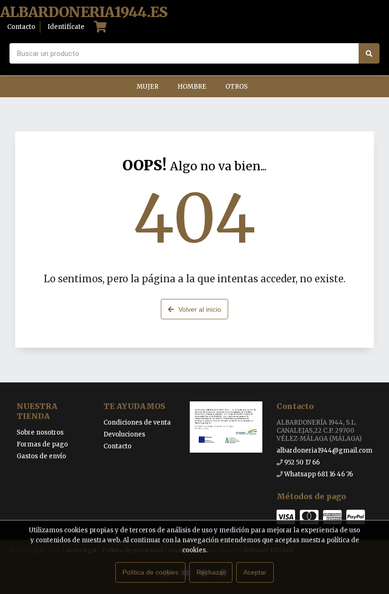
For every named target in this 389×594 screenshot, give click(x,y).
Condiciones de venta (137, 422)
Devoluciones (124, 434)
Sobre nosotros (40, 432)
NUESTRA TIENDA (37, 411)
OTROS (236, 87)
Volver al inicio (199, 309)
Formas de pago (42, 444)
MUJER (147, 87)
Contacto (117, 446)
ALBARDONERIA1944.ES (83, 12)
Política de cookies (150, 572)
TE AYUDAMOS (134, 406)
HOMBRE (191, 87)
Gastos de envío (41, 456)
